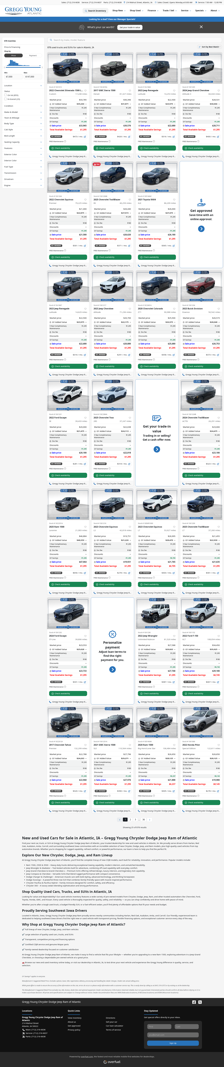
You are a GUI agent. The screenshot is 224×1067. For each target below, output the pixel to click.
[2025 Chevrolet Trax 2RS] (113, 395)
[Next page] (149, 820)
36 (143, 819)
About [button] (214, 10)
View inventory (74, 1017)
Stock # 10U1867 (55, 305)
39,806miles (81, 639)
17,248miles (81, 94)
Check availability (62, 148)
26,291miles (214, 421)
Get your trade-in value (130, 27)
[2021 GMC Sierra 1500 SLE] (113, 722)
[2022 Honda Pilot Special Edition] (201, 722)
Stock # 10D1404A (145, 741)
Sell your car (111, 1022)
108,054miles (213, 639)
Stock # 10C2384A (100, 414)
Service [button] (184, 10)
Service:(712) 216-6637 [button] (36, 1033)
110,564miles (124, 748)
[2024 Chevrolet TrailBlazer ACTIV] (201, 395)
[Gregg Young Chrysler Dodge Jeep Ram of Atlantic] (23, 10)
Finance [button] (152, 10)
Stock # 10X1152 (188, 632)
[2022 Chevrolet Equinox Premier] (68, 177)
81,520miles (170, 639)
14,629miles (81, 312)
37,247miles (125, 421)
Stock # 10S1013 (55, 87)
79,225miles (81, 203)
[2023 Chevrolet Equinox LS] (113, 504)
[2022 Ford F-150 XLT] (201, 613)
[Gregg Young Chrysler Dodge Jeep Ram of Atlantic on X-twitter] (199, 1002)
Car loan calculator (114, 1025)
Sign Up (173, 1043)
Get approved (74, 1025)
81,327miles (125, 94)
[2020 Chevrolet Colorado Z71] (157, 286)
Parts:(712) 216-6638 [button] (36, 1036)
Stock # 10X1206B (100, 196)
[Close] (201, 26)
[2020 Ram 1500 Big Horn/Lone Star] (157, 722)
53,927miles (170, 530)
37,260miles (214, 530)
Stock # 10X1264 (55, 196)
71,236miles (125, 312)
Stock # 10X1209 (188, 523)
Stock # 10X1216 (100, 523)
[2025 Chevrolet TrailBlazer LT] (201, 504)
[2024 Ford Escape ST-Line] (68, 613)
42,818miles (125, 530)
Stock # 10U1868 (144, 87)
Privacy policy (74, 1029)
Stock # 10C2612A (56, 741)
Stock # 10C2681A (145, 305)
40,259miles (125, 203)
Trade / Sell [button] (168, 10)
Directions (110, 1017)
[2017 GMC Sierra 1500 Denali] (113, 68)
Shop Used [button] (135, 10)
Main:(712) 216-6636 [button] (36, 1029)
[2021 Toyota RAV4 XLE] (157, 177)
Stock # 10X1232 (55, 632)
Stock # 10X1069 (188, 741)
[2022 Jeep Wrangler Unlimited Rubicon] (157, 613)
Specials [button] (199, 10)
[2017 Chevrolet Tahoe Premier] (68, 722)
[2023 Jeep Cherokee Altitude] (113, 286)
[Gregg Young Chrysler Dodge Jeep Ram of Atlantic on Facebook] (193, 1002)
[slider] (4, 67)
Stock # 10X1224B (189, 414)
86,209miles (170, 203)
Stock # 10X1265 (188, 87)
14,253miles (170, 94)
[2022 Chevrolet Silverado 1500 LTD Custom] (68, 68)
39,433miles (81, 421)
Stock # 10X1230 (144, 632)
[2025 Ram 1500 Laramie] (68, 504)
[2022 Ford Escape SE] (68, 395)
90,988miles (170, 312)
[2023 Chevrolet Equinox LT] (157, 504)
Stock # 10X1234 (188, 305)
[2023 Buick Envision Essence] (201, 286)
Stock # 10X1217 (100, 305)
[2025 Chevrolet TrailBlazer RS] (113, 177)
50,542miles (214, 312)
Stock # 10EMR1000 (145, 523)
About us (72, 1022)
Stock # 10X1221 (55, 414)
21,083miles (81, 530)
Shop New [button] (118, 10)
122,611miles (213, 748)
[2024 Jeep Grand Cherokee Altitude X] (201, 68)
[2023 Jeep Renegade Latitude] (157, 68)
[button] (138, 2)
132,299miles (80, 748)
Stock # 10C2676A (100, 87)
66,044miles (214, 94)
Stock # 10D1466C (145, 196)
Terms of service (113, 1029)
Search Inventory (97, 10)
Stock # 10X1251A (100, 741)
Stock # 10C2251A (56, 523)
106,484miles (169, 748)
